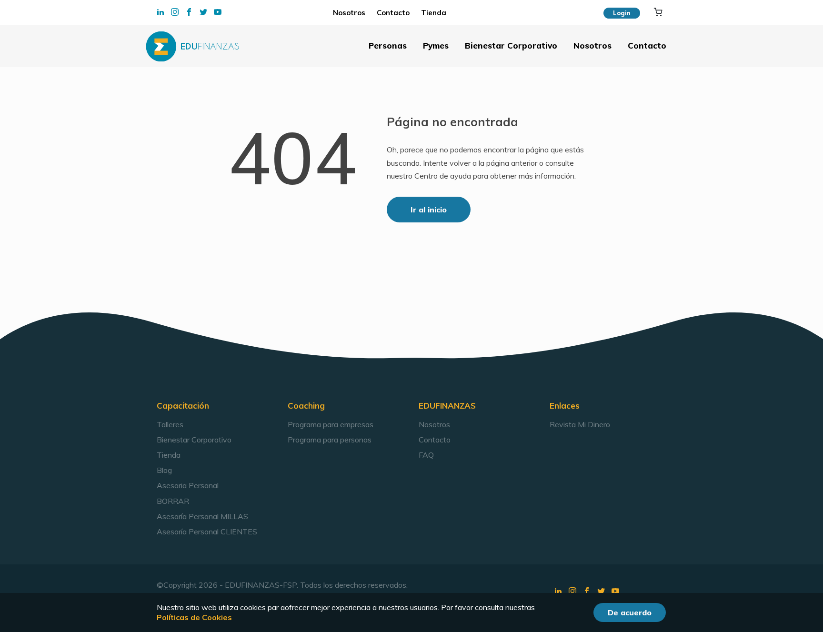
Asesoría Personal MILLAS (202, 516)
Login (622, 13)
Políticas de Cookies (194, 617)
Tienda (431, 13)
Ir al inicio (429, 209)
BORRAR (173, 501)
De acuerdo (630, 612)
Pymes (436, 45)
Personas (388, 45)
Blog (164, 470)
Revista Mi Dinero (580, 424)
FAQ (426, 455)
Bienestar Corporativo (511, 45)
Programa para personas (329, 439)
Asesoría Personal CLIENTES (207, 531)
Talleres (170, 424)
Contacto (393, 13)
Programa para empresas (330, 424)
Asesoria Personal (188, 485)
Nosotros (352, 13)
